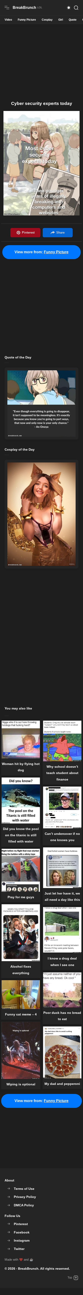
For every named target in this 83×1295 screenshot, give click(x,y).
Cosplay (47, 19)
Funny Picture (27, 19)
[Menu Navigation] (7, 7)
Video (8, 19)
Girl (60, 19)
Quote (73, 19)
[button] (68, 7)
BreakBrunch (28, 1268)
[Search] (76, 7)
